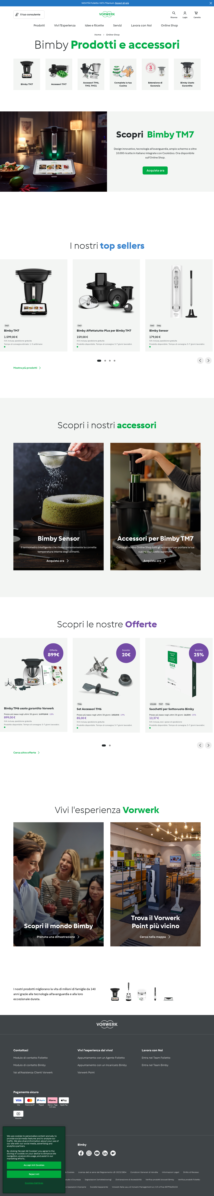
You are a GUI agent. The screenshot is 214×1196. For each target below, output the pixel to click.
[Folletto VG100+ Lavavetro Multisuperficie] (168, 992)
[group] (103, 305)
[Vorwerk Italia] (107, 14)
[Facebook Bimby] (81, 1153)
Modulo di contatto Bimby (29, 1065)
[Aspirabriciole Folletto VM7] (155, 992)
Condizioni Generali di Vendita (144, 1172)
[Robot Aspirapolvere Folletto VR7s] (141, 992)
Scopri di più (122, 3)
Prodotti (39, 25)
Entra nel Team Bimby (155, 1065)
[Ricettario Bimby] (113, 1153)
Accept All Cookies (34, 1165)
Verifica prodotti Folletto (189, 1179)
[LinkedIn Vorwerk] (105, 1153)
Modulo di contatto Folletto (30, 1057)
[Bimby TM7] (115, 992)
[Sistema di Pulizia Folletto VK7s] (128, 992)
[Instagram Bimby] (89, 1153)
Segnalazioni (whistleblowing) (98, 1179)
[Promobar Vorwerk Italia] (211, 3)
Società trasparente (99, 1187)
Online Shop (169, 25)
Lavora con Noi (141, 25)
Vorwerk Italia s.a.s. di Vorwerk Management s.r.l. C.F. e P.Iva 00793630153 (145, 1187)
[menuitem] (97, 34)
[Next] (208, 361)
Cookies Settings (34, 1183)
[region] (34, 1159)
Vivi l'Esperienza (65, 25)
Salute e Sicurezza (72, 1179)
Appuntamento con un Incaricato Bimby (102, 1065)
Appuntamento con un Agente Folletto (101, 1057)
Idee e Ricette (94, 25)
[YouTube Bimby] (97, 1153)
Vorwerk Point (86, 1072)
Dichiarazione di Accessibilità (129, 1179)
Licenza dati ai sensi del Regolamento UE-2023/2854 (102, 1172)
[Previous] (200, 361)
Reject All (34, 1174)
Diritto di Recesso (191, 1172)
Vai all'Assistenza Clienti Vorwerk (33, 1072)
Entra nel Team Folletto (156, 1057)
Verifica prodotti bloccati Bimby (160, 1179)
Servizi (117, 25)
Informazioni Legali (170, 1172)
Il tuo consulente (30, 14)
